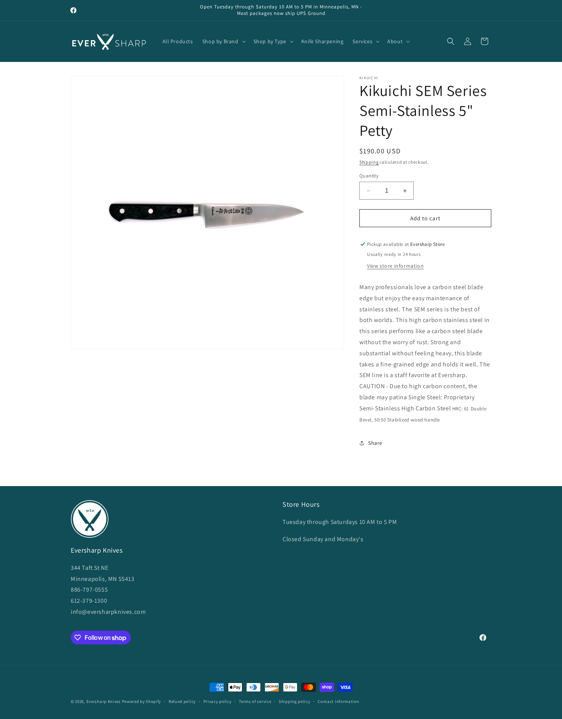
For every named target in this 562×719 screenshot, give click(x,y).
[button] (223, 41)
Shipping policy (294, 701)
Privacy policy (217, 701)
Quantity (368, 175)
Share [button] (375, 442)
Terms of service (255, 701)
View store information (395, 265)
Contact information (338, 701)
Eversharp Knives (103, 701)
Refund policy (182, 701)
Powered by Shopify (141, 701)
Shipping (369, 162)
